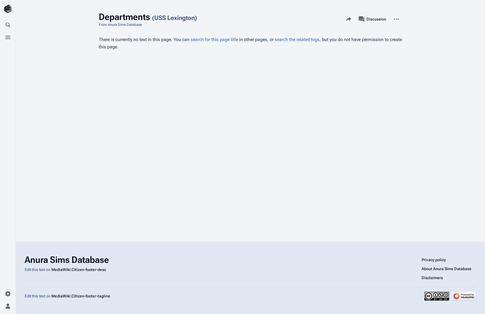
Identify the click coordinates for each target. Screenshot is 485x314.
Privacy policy (434, 259)
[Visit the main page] (7, 9)
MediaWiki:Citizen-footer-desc (78, 269)
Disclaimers (432, 277)
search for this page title (214, 39)
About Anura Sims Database (447, 268)
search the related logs (297, 39)
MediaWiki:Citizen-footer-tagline (80, 296)
